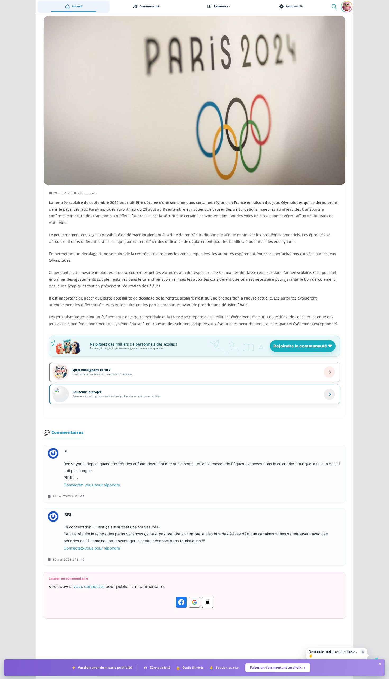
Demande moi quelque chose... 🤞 (333, 653)
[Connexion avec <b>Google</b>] (194, 602)
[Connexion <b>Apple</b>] (207, 602)
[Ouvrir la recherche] (334, 6)
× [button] (363, 651)
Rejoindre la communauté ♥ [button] (302, 345)
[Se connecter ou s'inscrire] (346, 6)
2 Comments (87, 193)
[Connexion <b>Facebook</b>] (181, 602)
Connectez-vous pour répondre (92, 485)
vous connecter (88, 586)
